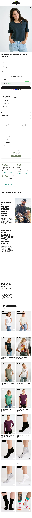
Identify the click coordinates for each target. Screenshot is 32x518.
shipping (6, 62)
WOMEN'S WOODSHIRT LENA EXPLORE (23, 383)
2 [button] (15, 187)
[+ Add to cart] (14, 329)
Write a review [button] (16, 155)
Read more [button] (19, 171)
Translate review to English (7, 172)
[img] (4, 164)
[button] (3, 58)
